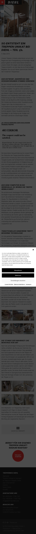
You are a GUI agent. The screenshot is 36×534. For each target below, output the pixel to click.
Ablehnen (18, 275)
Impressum (28, 284)
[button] (33, 250)
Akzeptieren (18, 270)
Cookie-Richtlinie (9, 284)
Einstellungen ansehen (18, 280)
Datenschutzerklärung (19, 284)
